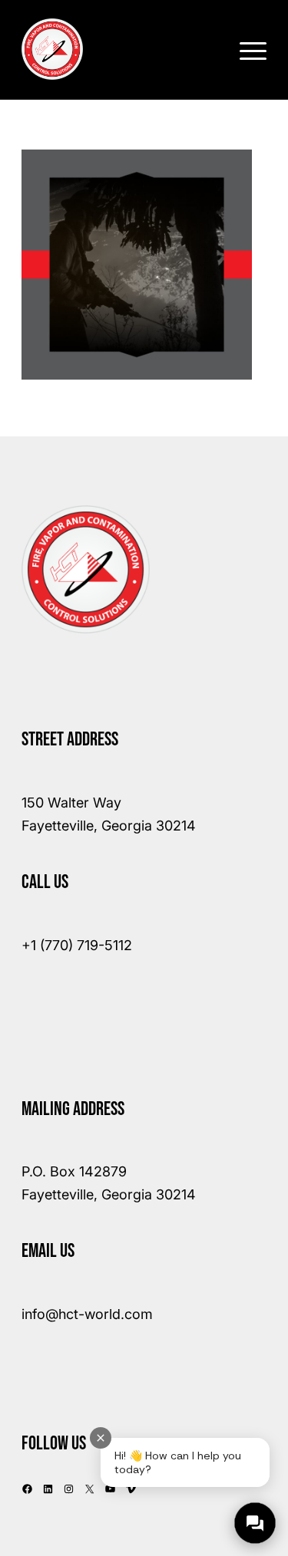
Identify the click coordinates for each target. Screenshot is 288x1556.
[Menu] (245, 49)
